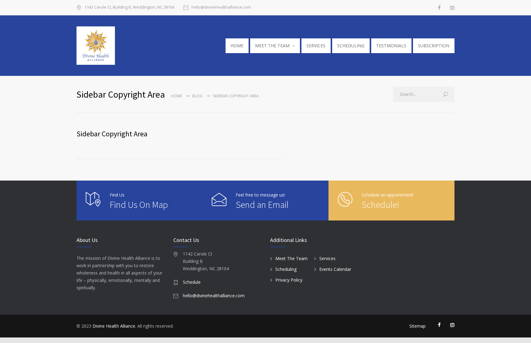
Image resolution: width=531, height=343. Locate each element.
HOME (236, 46)
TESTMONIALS (391, 46)
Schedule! (380, 204)
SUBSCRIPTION (433, 46)
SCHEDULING (350, 46)
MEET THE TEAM (272, 46)
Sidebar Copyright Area (112, 133)
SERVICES (315, 46)
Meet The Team (291, 258)
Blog (197, 96)
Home (176, 96)
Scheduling (286, 269)
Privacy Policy (288, 280)
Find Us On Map (139, 204)
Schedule (192, 282)
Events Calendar (335, 269)
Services (327, 258)
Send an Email (262, 204)
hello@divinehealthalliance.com (221, 7)
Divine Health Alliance (113, 326)
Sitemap (417, 326)
